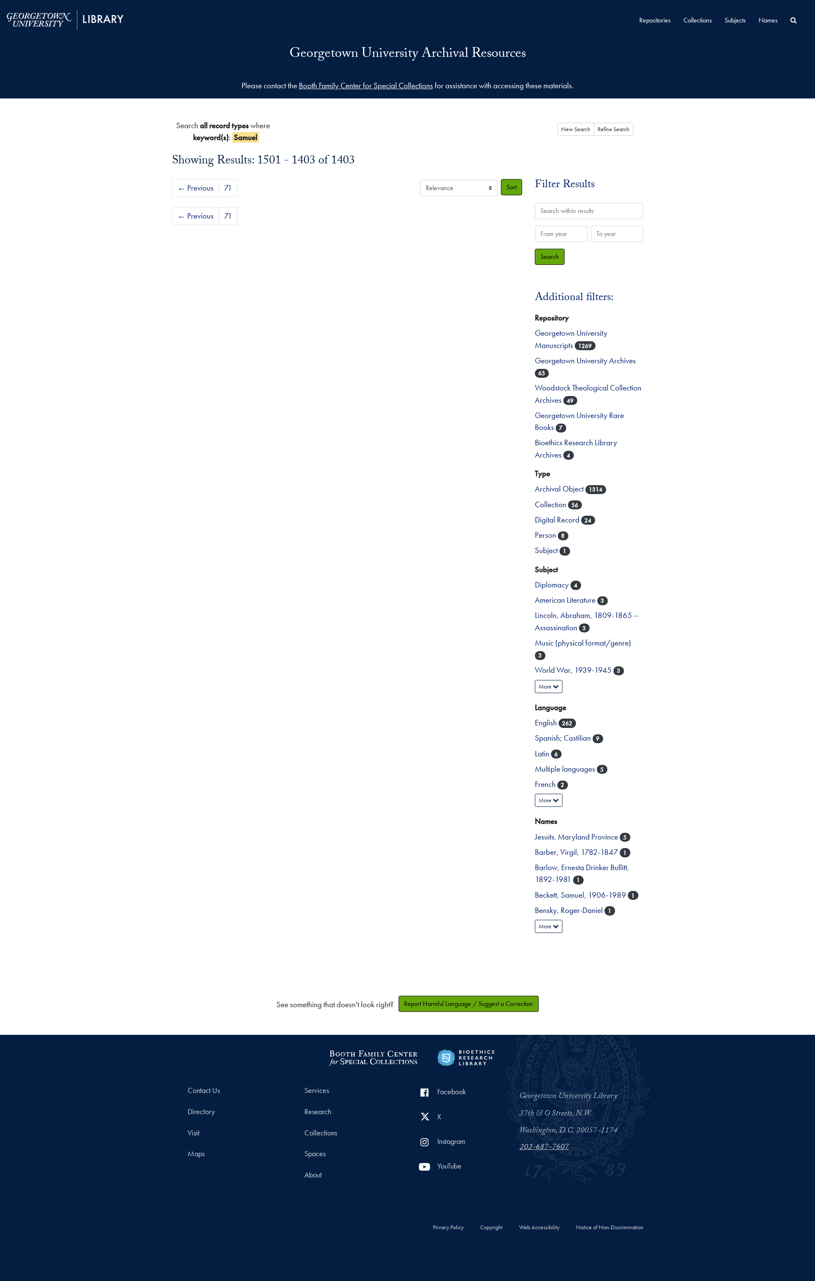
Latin (543, 753)
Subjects (735, 20)
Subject (547, 550)
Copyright (491, 1227)
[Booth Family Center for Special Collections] (373, 1056)
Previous (195, 188)
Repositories (655, 20)
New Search (575, 129)
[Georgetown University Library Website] (65, 19)
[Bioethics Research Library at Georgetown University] (466, 1056)
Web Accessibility (539, 1227)
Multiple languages (566, 769)
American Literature (566, 600)
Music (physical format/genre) (583, 643)
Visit (194, 1133)
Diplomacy (552, 584)
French (546, 784)
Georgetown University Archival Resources (407, 54)
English (547, 722)
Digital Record (558, 519)
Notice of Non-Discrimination (610, 1227)
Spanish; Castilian (564, 738)
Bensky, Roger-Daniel (569, 910)
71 (228, 188)
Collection (551, 504)
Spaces (315, 1153)
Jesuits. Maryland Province (577, 837)
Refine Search (614, 129)
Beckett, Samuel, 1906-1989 (581, 895)
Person (546, 535)
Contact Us (204, 1090)
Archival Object (560, 488)
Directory (201, 1111)
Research (317, 1111)
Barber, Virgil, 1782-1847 (577, 852)
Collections (697, 20)
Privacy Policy (448, 1227)
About (313, 1175)
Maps (196, 1153)
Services (316, 1090)
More (546, 686)
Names (768, 20)
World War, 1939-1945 (574, 670)
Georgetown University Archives (585, 360)
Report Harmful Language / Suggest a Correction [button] (468, 1003)
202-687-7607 (544, 1148)
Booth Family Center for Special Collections (366, 85)
